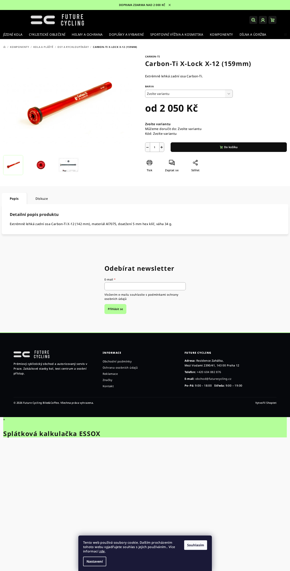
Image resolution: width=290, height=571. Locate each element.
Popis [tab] (14, 198)
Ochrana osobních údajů (120, 367)
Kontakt (108, 386)
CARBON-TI (152, 56)
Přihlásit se (115, 309)
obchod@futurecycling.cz (213, 379)
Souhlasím (195, 545)
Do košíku (231, 147)
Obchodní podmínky (117, 361)
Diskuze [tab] (41, 198)
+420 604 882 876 (209, 372)
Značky (107, 380)
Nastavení (95, 561)
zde (102, 551)
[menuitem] (13, 34)
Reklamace (110, 374)
